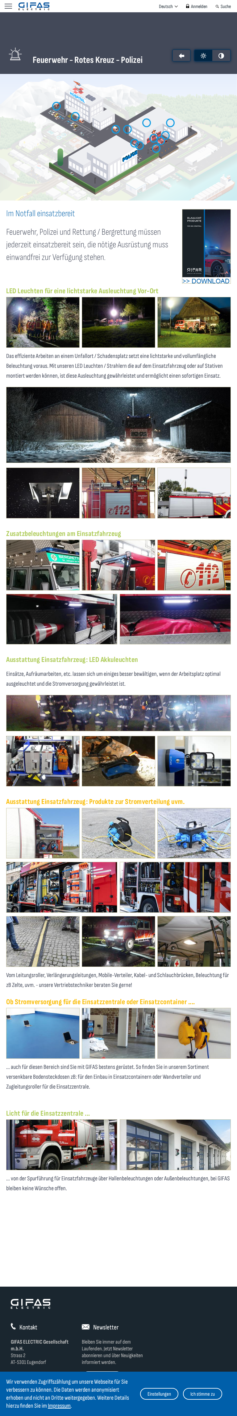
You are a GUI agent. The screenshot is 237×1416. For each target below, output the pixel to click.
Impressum (59, 1406)
